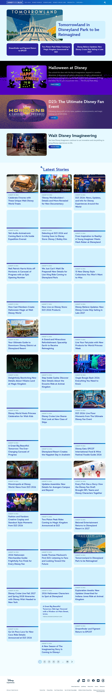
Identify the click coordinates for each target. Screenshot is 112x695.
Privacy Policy (50, 690)
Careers (96, 686)
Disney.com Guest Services (99, 690)
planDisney (83, 686)
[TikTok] (78, 680)
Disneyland (47, 2)
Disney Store (90, 686)
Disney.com (102, 686)
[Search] (105, 2)
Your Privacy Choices (58, 690)
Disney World (37, 2)
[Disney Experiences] (11, 681)
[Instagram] (88, 680)
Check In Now (55, 84)
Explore (79, 2)
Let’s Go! (53, 117)
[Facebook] (93, 680)
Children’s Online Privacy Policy (85, 690)
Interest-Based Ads (101, 691)
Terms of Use (42, 690)
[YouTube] (83, 680)
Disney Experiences (75, 686)
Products (70, 2)
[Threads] (103, 680)
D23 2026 (28, 2)
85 (67, 661)
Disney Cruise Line (59, 2)
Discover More (55, 146)
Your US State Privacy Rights (71, 690)
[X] (98, 680)
